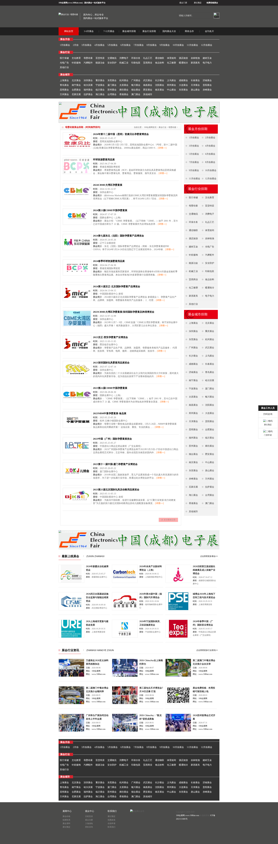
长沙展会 (159, 80)
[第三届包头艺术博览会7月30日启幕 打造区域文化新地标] (125, 703)
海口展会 (100, 94)
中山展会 (171, 90)
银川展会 (135, 85)
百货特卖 (100, 58)
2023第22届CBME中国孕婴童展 (110, 388)
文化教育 (76, 58)
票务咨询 (89, 827)
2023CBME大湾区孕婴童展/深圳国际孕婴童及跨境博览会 (123, 312)
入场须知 (89, 823)
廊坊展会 (123, 90)
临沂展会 (100, 90)
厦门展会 (111, 85)
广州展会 (135, 80)
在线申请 (111, 823)
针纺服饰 (76, 63)
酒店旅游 (183, 58)
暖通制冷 (183, 63)
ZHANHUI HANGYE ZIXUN (100, 650)
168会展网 (63, 3)
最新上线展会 (70, 556)
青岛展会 (64, 85)
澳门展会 (135, 94)
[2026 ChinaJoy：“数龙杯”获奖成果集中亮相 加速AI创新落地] (125, 731)
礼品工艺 (147, 58)
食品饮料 (159, 63)
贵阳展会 (207, 85)
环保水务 (135, 58)
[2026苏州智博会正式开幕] (178, 731)
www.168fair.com (75, 3)
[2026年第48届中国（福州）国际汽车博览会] (125, 609)
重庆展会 (100, 80)
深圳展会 (88, 80)
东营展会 (183, 90)
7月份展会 (139, 45)
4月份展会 (99, 45)
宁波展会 (100, 85)
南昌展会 (147, 85)
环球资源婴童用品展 (104, 159)
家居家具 (195, 63)
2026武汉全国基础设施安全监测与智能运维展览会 (97, 597)
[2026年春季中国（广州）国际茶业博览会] (178, 637)
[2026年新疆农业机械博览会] (71, 582)
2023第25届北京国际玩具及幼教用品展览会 (116, 489)
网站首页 (68, 31)
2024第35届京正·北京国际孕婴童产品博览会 (116, 286)
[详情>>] (162, 148)
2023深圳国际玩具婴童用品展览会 (111, 362)
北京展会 (76, 80)
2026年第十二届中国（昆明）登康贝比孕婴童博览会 (121, 134)
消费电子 (123, 58)
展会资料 (66, 823)
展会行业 (162, 127)
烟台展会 (135, 90)
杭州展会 (123, 80)
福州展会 (88, 90)
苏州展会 (111, 90)
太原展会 (123, 85)
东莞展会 (111, 80)
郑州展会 (171, 85)
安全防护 (111, 63)
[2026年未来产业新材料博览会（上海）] (125, 582)
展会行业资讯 (70, 650)
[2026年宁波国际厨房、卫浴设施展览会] (125, 637)
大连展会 (183, 85)
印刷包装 (135, 63)
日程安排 (89, 816)
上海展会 (64, 80)
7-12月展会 (108, 31)
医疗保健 (64, 58)
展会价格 (66, 816)
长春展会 (195, 80)
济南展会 (207, 80)
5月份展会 (112, 45)
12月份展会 (206, 45)
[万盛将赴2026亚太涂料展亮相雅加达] (71, 676)
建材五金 (207, 58)
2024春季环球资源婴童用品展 (109, 261)
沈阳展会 (159, 85)
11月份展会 (192, 45)
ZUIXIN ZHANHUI (95, 556)
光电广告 (64, 63)
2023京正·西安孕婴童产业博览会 (110, 337)
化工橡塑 (171, 63)
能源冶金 (100, 63)
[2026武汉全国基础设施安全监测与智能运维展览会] (71, 609)
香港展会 (123, 94)
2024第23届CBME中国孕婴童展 (110, 210)
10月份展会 (178, 45)
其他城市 (147, 94)
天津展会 (195, 85)
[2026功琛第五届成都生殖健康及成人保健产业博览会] (178, 582)
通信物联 (159, 58)
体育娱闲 (171, 58)
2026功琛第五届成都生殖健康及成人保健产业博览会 (204, 570)
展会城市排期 (129, 31)
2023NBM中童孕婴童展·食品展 (109, 413)
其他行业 (64, 67)
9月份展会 (165, 45)
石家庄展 (76, 94)
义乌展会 (171, 80)
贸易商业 (147, 63)
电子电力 (207, 63)
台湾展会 (111, 94)
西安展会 (147, 90)
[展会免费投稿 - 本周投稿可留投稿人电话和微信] (178, 703)
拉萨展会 (88, 94)
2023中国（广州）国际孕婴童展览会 (112, 439)
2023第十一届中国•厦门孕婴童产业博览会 (115, 464)
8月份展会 (152, 45)
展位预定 (198, 3)
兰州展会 (64, 94)
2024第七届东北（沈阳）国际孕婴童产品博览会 (118, 235)
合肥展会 (76, 90)
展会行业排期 (149, 31)
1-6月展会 (89, 31)
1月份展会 (65, 45)
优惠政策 (111, 820)
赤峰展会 (207, 90)
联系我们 (111, 827)
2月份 (76, 45)
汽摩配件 (88, 63)
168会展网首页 (150, 127)
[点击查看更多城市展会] (69, 532)
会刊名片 (209, 31)
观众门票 (183, 3)
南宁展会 (76, 85)
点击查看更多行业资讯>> (207, 650)
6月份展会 (125, 45)
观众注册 (89, 820)
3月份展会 (86, 45)
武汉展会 (147, 80)
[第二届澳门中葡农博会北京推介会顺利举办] (71, 703)
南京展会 (159, 90)
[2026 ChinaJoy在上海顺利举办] (125, 676)
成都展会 (183, 80)
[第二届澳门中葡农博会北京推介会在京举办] (178, 676)
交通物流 (111, 58)
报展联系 (66, 820)
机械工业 (123, 63)
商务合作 (189, 31)
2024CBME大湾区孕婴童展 (107, 185)
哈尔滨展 (88, 85)
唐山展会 (195, 90)
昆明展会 (64, 90)
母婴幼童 (88, 58)
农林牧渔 (195, 58)
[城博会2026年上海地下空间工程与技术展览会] (178, 609)
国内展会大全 (169, 31)
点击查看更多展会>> (209, 556)
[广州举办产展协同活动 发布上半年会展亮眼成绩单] (71, 731)
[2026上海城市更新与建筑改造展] (71, 637)
